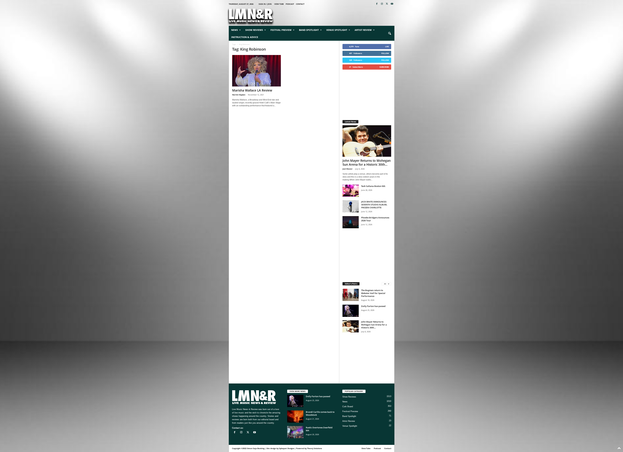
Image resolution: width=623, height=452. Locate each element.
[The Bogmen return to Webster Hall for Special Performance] (350, 295)
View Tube (279, 4)
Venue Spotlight (336, 29)
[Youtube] (392, 4)
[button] (389, 33)
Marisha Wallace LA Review (252, 90)
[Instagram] (382, 4)
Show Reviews (254, 29)
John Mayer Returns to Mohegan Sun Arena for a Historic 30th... (366, 163)
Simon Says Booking (255, 448)
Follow (385, 53)
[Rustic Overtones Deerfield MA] (295, 432)
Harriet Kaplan (238, 94)
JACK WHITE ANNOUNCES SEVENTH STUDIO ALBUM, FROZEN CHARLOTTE (374, 204)
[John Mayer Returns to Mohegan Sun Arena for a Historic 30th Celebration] (366, 141)
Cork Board (347, 406)
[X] (387, 4)
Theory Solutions (314, 448)
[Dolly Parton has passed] (350, 311)
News (234, 29)
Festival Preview (281, 29)
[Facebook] (377, 4)
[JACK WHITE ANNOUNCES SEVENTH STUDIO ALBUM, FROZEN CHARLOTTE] (350, 206)
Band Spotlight (309, 29)
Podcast (290, 4)
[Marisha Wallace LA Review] (256, 70)
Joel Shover (347, 169)
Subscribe (384, 67)
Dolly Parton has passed (373, 306)
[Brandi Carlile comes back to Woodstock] (295, 416)
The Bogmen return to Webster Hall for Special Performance (373, 293)
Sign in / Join (265, 4)
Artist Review (363, 29)
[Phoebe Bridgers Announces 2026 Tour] (350, 222)
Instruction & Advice (244, 37)
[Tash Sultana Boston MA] (350, 191)
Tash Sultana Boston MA (373, 186)
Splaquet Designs (286, 448)
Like (387, 46)
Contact (300, 4)
